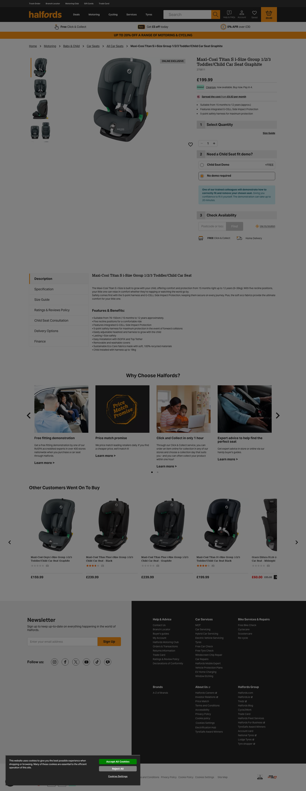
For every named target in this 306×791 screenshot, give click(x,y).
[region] (73, 770)
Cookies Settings (118, 776)
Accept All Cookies (117, 761)
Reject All (118, 768)
